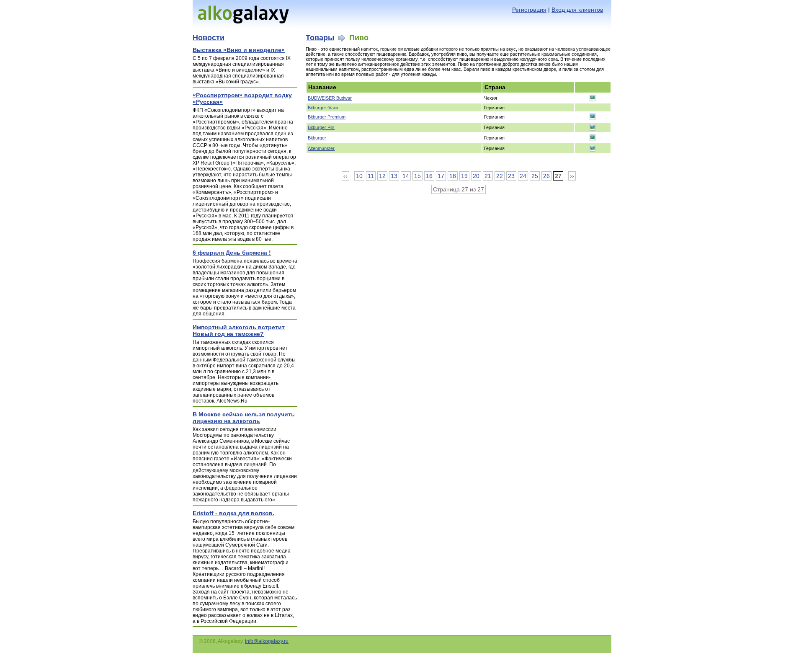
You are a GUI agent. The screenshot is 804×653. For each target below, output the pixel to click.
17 (441, 176)
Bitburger (317, 137)
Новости (208, 38)
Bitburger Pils (321, 127)
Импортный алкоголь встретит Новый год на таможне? (239, 330)
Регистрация (529, 9)
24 (523, 176)
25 (534, 176)
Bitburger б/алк (323, 107)
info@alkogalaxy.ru (267, 641)
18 (452, 176)
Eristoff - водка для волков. (233, 513)
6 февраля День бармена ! (232, 252)
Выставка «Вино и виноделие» (239, 49)
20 (476, 176)
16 (429, 176)
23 (511, 176)
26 (546, 176)
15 (417, 176)
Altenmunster (321, 148)
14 (405, 176)
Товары (320, 38)
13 (394, 176)
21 (487, 176)
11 (371, 176)
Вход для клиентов (577, 9)
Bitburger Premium (326, 116)
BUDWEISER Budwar (330, 98)
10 (359, 176)
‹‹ (345, 176)
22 (499, 176)
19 (464, 176)
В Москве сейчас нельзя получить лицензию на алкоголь (244, 417)
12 (382, 176)
